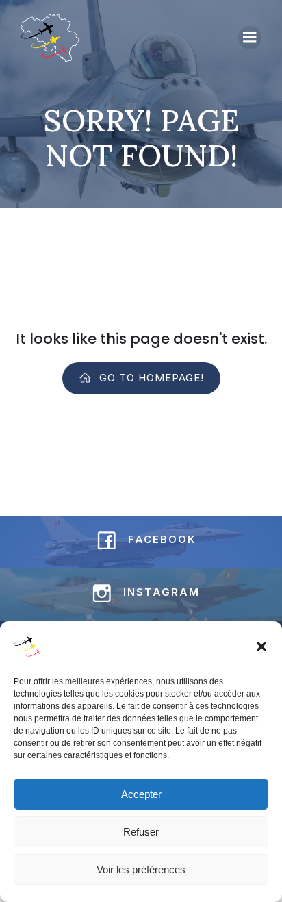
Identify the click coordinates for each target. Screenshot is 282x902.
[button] (261, 646)
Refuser (141, 832)
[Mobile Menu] (249, 37)
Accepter (141, 794)
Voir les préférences (141, 869)
